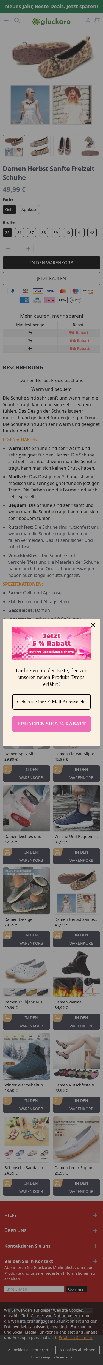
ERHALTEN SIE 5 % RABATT (51, 724)
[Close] (93, 625)
